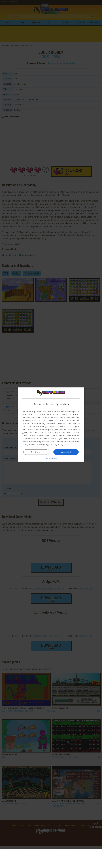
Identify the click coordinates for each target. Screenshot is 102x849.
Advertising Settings (40, 441)
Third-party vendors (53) (47, 426)
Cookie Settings (42, 444)
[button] (51, 458)
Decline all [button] (36, 452)
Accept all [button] (66, 452)
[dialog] (51, 424)
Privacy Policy (56, 444)
